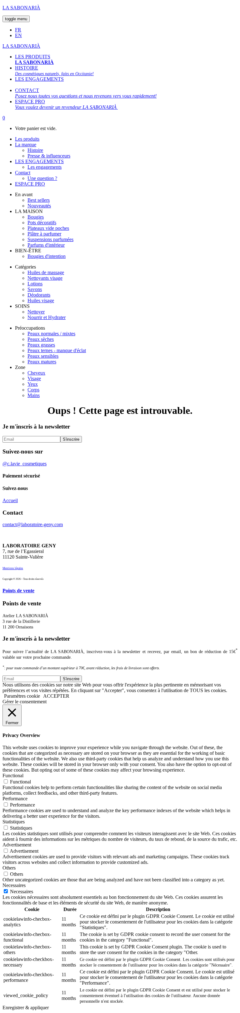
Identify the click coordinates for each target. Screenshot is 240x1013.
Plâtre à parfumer (44, 233)
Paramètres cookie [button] (22, 696)
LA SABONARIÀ (21, 7)
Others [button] (9, 867)
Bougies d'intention (47, 256)
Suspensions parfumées (50, 239)
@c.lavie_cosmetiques (24, 463)
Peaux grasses (41, 344)
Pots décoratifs (42, 222)
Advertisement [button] (16, 844)
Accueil (10, 500)
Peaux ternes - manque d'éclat (57, 350)
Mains (34, 395)
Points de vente (18, 590)
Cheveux (36, 373)
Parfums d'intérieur (46, 245)
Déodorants (39, 295)
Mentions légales (12, 568)
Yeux (33, 384)
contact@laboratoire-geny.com (32, 524)
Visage (34, 378)
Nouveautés (39, 205)
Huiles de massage (46, 272)
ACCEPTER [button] (56, 696)
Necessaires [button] (14, 885)
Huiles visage (41, 300)
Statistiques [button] (13, 821)
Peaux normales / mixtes (51, 333)
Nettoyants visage (45, 278)
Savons (35, 289)
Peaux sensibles (43, 356)
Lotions (35, 283)
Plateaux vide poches (48, 228)
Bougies (36, 217)
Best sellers (39, 200)
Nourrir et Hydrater (47, 317)
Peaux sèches (41, 339)
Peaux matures (42, 361)
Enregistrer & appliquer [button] (25, 1007)
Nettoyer (36, 311)
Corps (33, 389)
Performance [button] (15, 798)
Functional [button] (12, 775)
